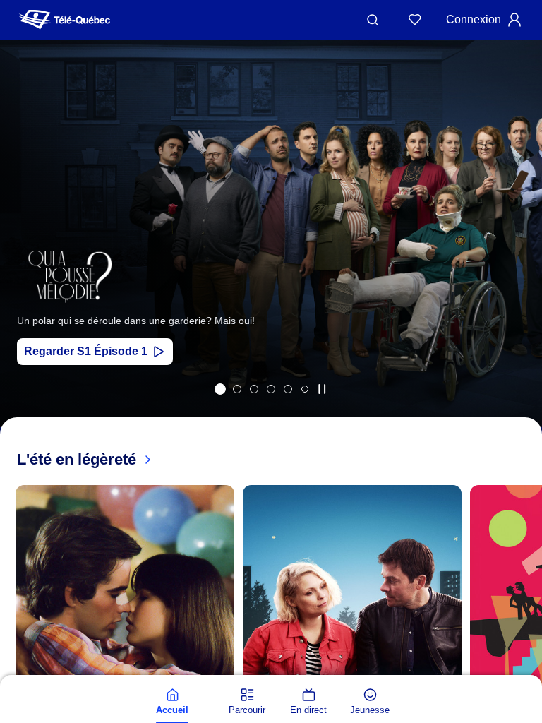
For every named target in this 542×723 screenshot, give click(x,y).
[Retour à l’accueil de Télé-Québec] (64, 20)
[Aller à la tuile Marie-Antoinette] (237, 389)
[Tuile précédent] (21, 251)
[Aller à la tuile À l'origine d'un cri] (271, 389)
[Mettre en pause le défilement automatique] (321, 389)
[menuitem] (172, 702)
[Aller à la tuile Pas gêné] (254, 389)
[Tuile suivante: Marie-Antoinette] (521, 251)
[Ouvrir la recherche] (373, 20)
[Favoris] (415, 20)
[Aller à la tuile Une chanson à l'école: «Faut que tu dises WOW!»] (305, 389)
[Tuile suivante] (528, 671)
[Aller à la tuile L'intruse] (288, 389)
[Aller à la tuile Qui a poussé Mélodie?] (220, 389)
